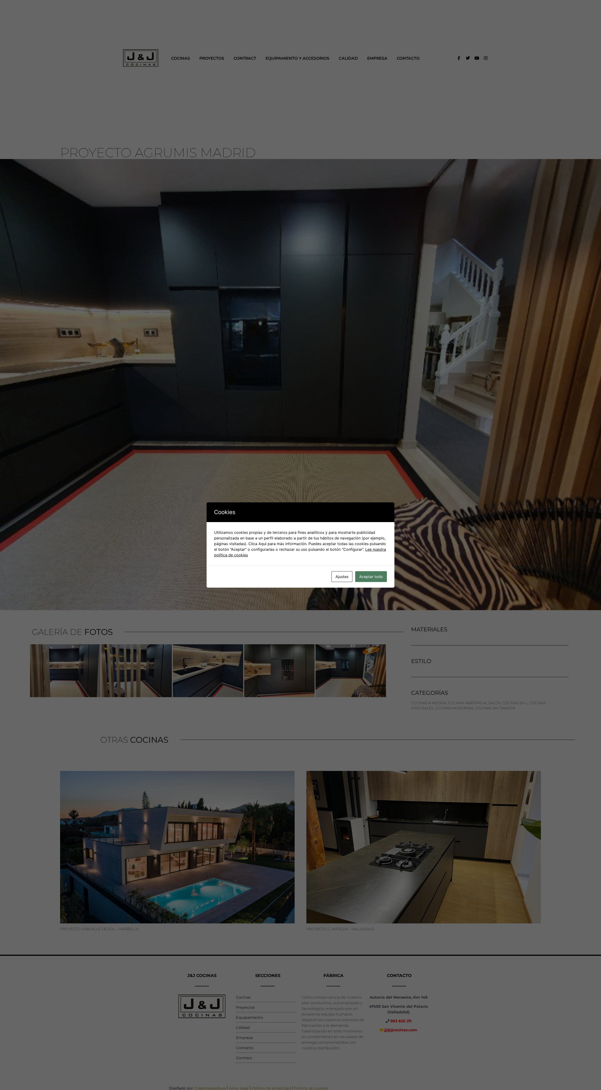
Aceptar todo (371, 576)
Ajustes (341, 576)
